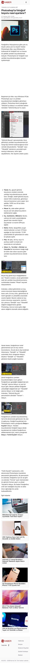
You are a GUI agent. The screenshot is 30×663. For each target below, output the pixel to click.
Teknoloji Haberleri (9, 7)
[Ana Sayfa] (6, 2)
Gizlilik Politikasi (23, 651)
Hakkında (21, 641)
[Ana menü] (26, 2)
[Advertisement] (15, 79)
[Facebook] (8, 645)
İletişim (20, 644)
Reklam (20, 655)
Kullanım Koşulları (23, 648)
